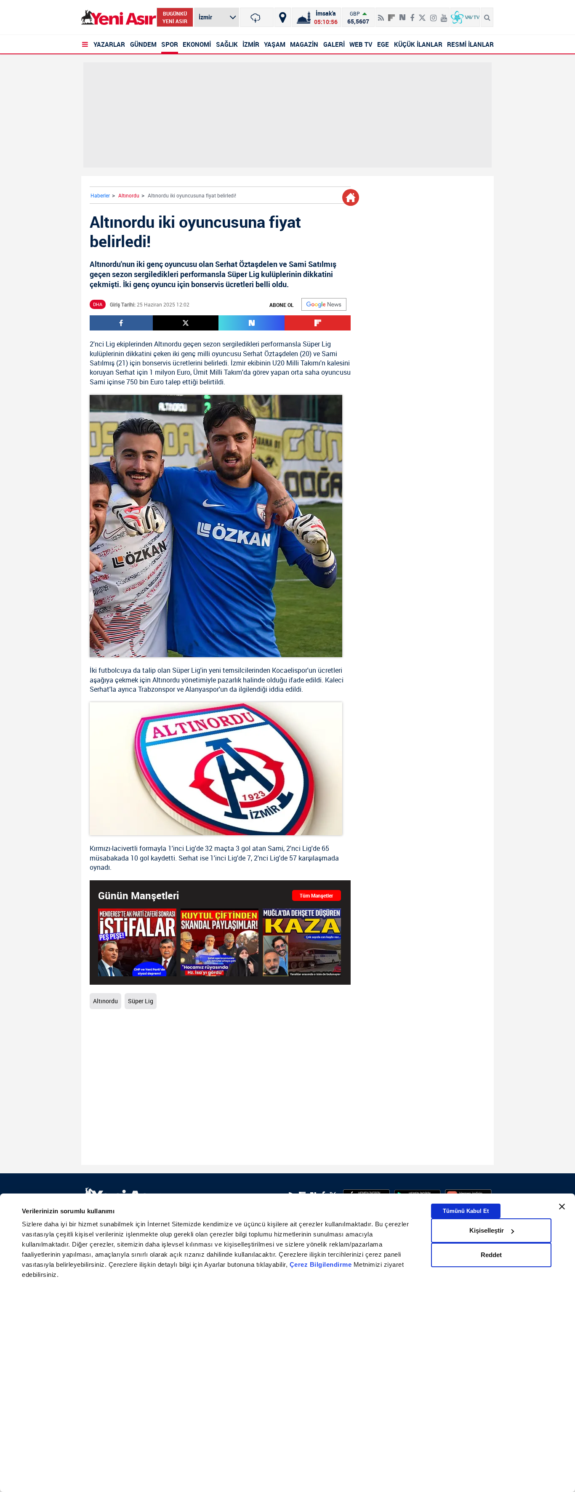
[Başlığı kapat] (562, 1207)
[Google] (323, 304)
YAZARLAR (109, 44)
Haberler (100, 195)
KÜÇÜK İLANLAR (418, 44)
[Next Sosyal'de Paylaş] (402, 14)
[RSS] (381, 14)
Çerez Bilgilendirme (322, 1264)
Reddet (491, 1254)
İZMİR (250, 44)
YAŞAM (274, 44)
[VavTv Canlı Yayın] (465, 17)
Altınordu (128, 195)
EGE (383, 44)
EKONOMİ (197, 44)
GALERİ (334, 44)
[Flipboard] (391, 14)
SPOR (169, 44)
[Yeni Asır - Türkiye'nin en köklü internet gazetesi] (118, 17)
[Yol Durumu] (282, 17)
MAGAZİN (304, 44)
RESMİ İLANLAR (470, 44)
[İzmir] (256, 17)
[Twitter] (422, 14)
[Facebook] (412, 14)
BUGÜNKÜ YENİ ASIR (174, 17)
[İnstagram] (433, 14)
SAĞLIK (227, 44)
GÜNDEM (143, 44)
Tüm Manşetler (316, 895)
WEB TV (361, 44)
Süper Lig (317, 344)
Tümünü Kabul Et (466, 1211)
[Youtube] (444, 14)
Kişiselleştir (486, 1230)
